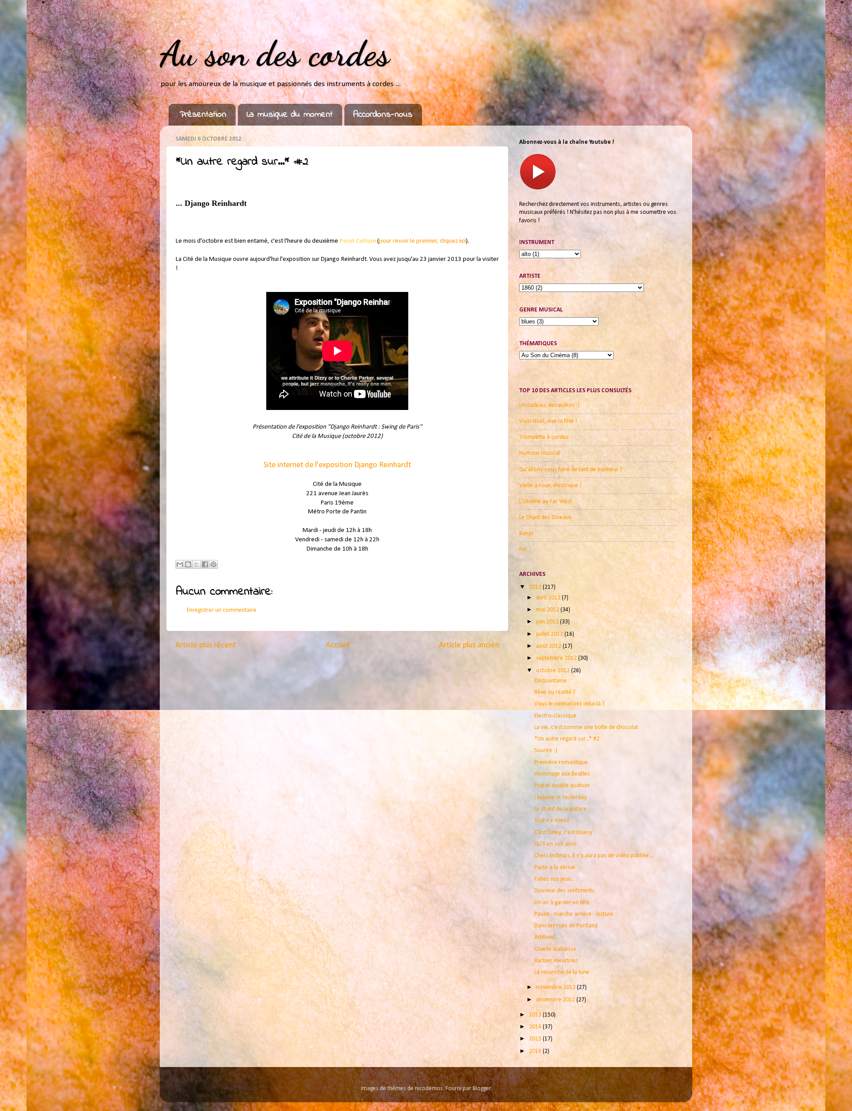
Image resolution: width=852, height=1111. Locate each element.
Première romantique (561, 762)
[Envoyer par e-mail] (179, 564)
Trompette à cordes (543, 437)
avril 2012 (549, 598)
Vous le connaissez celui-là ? (569, 704)
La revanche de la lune (561, 972)
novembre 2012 (556, 987)
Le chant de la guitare (560, 809)
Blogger (482, 1088)
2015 (536, 1039)
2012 (536, 587)
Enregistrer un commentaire (221, 610)
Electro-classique (555, 716)
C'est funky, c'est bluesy (563, 832)
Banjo (526, 533)
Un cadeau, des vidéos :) (549, 405)
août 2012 (549, 646)
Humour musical (539, 453)
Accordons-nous (383, 114)
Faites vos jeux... (554, 879)
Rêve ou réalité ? (555, 692)
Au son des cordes (275, 53)
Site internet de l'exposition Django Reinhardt (337, 465)
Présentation (203, 114)
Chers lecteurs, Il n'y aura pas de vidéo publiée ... (594, 856)
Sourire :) (545, 750)
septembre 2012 (557, 658)
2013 (536, 1015)
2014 (536, 1027)
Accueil (338, 645)
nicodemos (429, 1088)
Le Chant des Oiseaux (545, 517)
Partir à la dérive (554, 868)
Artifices (544, 937)
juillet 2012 (550, 634)
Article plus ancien (469, 645)
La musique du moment (290, 114)
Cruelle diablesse (555, 949)
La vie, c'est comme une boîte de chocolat (586, 727)
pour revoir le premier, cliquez (422, 241)
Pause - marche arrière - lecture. (574, 914)
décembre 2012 (556, 1000)
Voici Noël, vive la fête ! (548, 421)
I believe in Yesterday (560, 797)
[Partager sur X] (196, 564)
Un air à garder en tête (562, 903)
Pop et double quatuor (562, 785)
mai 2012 (548, 610)
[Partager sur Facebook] (205, 564)
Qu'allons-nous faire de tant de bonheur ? (571, 470)
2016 (536, 1051)
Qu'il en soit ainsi (555, 844)
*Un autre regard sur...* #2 (567, 739)
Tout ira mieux (551, 820)
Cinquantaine (550, 681)
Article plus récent (205, 645)
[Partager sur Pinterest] (213, 564)
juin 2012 (548, 622)
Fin (522, 549)
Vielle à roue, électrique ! (550, 486)
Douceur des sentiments (564, 891)
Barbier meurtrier (556, 961)
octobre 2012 (553, 671)
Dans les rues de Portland (566, 926)
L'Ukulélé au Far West (545, 501)
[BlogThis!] (188, 564)
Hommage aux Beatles (562, 774)
